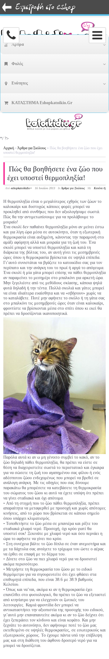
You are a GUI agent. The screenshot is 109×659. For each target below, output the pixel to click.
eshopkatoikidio (20, 188)
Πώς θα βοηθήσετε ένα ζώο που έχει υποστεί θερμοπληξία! (55, 173)
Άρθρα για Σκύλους (31, 148)
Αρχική (8, 148)
